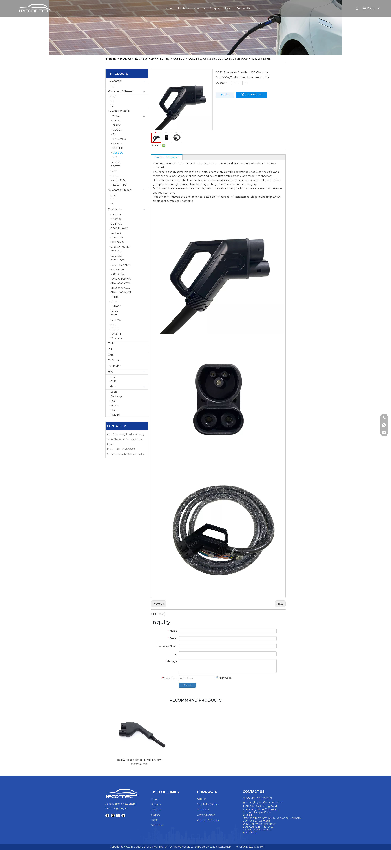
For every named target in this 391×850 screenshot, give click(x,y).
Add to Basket (254, 94)
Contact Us (243, 8)
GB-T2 (114, 329)
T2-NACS (115, 319)
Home (169, 8)
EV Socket (114, 360)
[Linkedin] (113, 815)
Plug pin (115, 414)
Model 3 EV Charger (207, 804)
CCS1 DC (118, 148)
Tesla (111, 343)
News (228, 8)
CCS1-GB (115, 232)
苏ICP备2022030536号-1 (250, 846)
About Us (200, 8)
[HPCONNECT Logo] (122, 793)
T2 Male (118, 143)
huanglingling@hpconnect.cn (129, 454)
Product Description (166, 157)
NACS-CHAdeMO (120, 278)
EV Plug (115, 116)
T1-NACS (115, 306)
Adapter (201, 799)
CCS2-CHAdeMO (120, 265)
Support (215, 8)
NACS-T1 (115, 333)
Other (111, 386)
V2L (110, 349)
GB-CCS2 (115, 219)
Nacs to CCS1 (118, 180)
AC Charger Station (119, 189)
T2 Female (119, 138)
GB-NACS (116, 223)
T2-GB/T (115, 161)
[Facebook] (107, 815)
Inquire (224, 94)
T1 (111, 101)
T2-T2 (114, 175)
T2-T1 (113, 171)
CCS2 (113, 381)
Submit (187, 685)
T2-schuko (117, 338)
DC (112, 86)
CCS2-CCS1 (116, 255)
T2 (112, 105)
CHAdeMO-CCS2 (120, 287)
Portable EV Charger (120, 91)
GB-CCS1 (115, 214)
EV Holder (114, 366)
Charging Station (206, 815)
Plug (113, 410)
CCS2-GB (115, 251)
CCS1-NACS (117, 242)
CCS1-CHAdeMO (120, 246)
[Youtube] (123, 815)
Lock (113, 401)
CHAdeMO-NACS (120, 292)
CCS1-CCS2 (116, 237)
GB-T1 (114, 324)
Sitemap (226, 846)
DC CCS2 (158, 614)
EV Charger (115, 81)
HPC (110, 371)
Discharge (116, 396)
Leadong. (215, 846)
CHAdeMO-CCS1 (120, 283)
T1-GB (114, 297)
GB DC (117, 125)
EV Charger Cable (119, 110)
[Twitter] (118, 815)
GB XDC (118, 129)
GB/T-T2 (115, 166)
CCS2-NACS (117, 260)
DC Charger (203, 809)
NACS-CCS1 (117, 269)
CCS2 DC (118, 152)
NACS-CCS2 (117, 274)
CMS (110, 354)
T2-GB (114, 310)
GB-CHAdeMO (119, 228)
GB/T (113, 96)
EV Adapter (115, 209)
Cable (113, 391)
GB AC (117, 120)
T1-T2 (113, 157)
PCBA (113, 405)
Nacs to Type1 (118, 184)
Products (183, 8)
